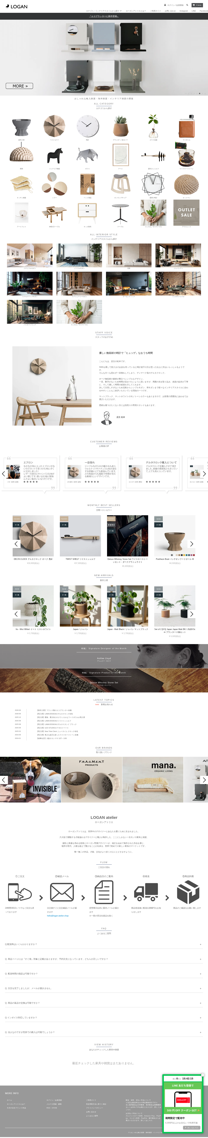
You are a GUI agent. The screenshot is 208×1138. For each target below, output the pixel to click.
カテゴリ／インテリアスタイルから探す (103, 11)
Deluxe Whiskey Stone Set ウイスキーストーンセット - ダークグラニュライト (128, 560)
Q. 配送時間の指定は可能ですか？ (21, 973)
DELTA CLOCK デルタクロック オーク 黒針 (33, 559)
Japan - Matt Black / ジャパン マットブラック (127, 629)
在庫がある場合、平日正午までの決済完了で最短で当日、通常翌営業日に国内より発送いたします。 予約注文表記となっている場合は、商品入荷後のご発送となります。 (56, 963)
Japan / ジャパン (80, 629)
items (198, 5)
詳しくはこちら (147, 1120)
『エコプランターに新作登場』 (104, 16)
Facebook (204, 11)
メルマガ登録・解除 (54, 1104)
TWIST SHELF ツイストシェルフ (80, 559)
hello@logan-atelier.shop (58, 916)
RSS (48, 1108)
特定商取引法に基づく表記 (96, 1104)
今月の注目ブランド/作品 (16, 1108)
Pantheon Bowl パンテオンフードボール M (175, 559)
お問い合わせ (170, 11)
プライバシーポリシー (94, 1108)
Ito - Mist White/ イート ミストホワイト (33, 629)
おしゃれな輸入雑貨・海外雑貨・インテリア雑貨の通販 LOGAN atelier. (155, 1132)
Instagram (184, 11)
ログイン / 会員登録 (175, 5)
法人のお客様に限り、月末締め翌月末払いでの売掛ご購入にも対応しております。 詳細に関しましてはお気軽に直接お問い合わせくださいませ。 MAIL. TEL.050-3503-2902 (41, 1036)
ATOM (54, 1108)
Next (204, 474)
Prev (4, 474)
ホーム (9, 1100)
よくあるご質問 (92, 1116)
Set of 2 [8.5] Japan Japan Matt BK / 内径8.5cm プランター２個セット (174, 630)
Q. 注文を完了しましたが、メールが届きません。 (29, 988)
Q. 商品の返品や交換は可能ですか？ (22, 1003)
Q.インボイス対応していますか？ (21, 1017)
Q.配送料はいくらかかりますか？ (21, 944)
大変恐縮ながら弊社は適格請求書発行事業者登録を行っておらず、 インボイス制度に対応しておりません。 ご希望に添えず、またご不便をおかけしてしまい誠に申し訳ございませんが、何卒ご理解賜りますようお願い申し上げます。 (60, 1021)
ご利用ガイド (155, 11)
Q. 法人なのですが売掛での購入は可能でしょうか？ (30, 1032)
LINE (194, 11)
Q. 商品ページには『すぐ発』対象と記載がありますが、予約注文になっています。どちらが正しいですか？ (56, 959)
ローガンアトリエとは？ (136, 11)
